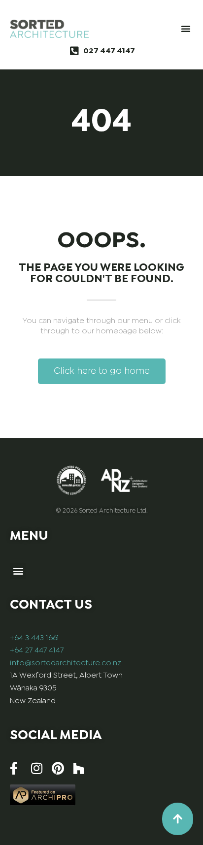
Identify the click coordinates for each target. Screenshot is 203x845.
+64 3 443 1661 (34, 638)
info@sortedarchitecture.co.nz (65, 663)
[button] (185, 28)
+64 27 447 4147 (37, 650)
